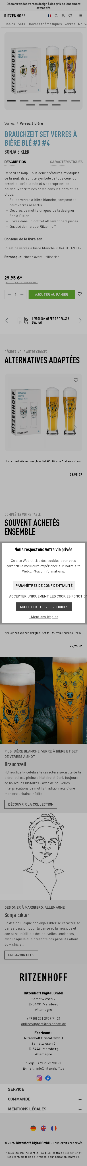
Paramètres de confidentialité (44, 585)
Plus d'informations (48, 571)
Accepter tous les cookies (44, 607)
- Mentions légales (43, 616)
